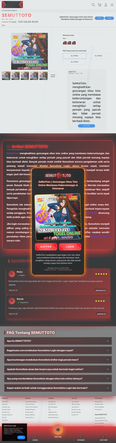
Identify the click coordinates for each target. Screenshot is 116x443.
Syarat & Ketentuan (65, 270)
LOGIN (70, 247)
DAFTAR (46, 247)
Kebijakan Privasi (50, 270)
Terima (21, 437)
